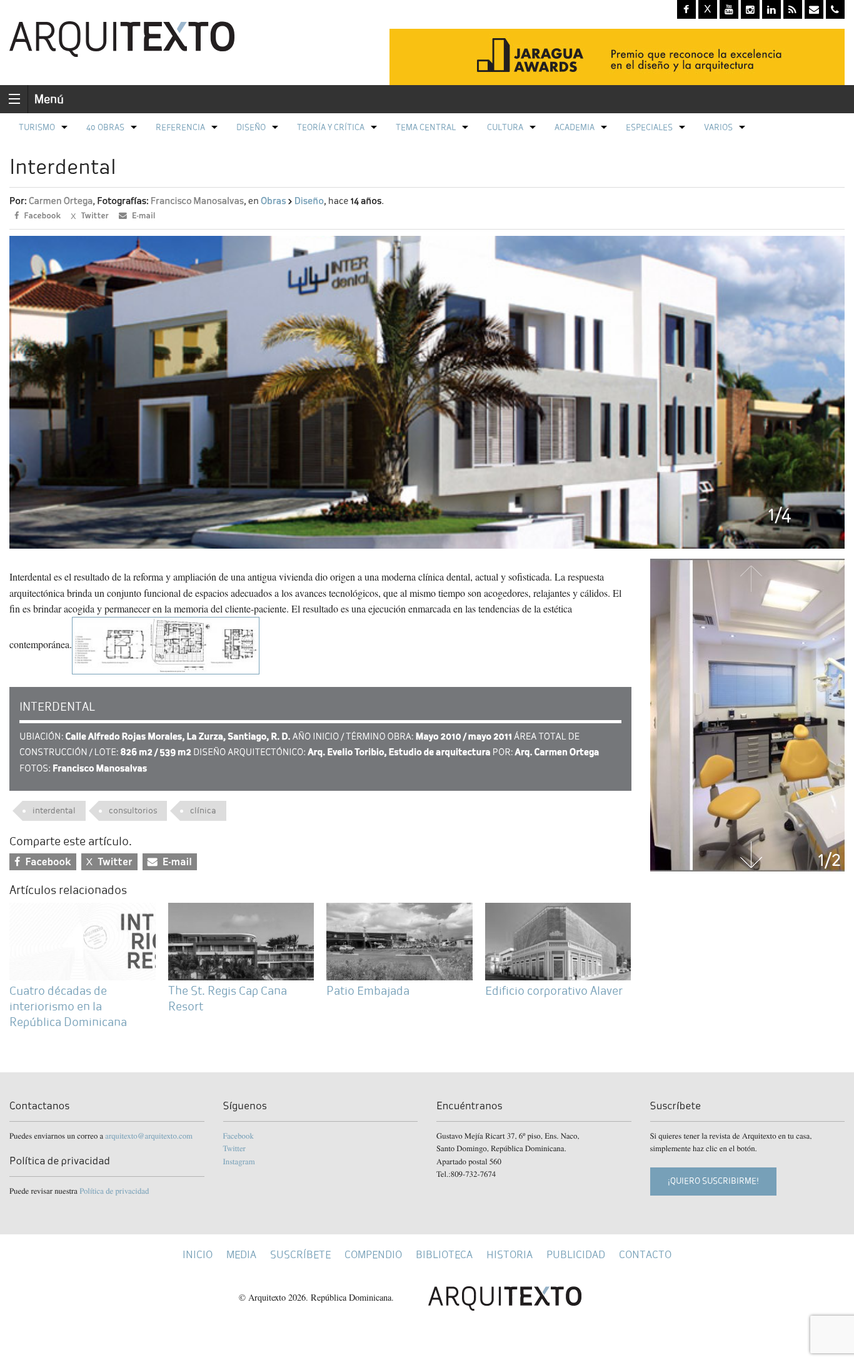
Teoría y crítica (330, 127)
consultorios (133, 810)
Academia (575, 127)
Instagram (239, 1161)
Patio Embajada (367, 990)
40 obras (105, 127)
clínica (203, 810)
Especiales (649, 127)
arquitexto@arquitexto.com (149, 1135)
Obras (273, 201)
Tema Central (426, 127)
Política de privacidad (114, 1190)
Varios (718, 127)
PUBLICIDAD (575, 1255)
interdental (54, 810)
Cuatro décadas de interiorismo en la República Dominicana (69, 1006)
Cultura (505, 127)
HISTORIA (509, 1255)
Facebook (238, 1135)
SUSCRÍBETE (300, 1255)
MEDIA (241, 1255)
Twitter (234, 1148)
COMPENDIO (373, 1255)
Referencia (180, 127)
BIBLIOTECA (444, 1255)
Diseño (251, 127)
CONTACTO (645, 1255)
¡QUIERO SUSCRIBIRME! (713, 1181)
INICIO (198, 1255)
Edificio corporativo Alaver (554, 990)
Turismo (37, 127)
